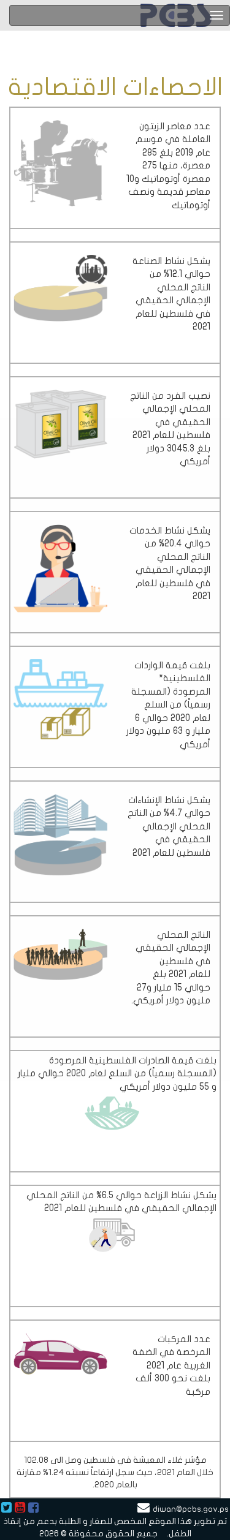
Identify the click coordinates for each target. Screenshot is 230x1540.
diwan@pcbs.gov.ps (191, 1509)
